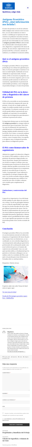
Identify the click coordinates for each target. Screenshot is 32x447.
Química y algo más (11, 12)
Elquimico (14, 357)
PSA (8, 358)
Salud (20, 357)
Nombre (5, 393)
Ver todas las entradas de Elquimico (15, 351)
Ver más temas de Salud (9, 292)
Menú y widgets (28, 9)
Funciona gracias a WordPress (9, 445)
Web (3, 406)
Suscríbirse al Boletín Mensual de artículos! (13, 419)
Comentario (6, 372)
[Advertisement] (15, 311)
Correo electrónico (9, 400)
